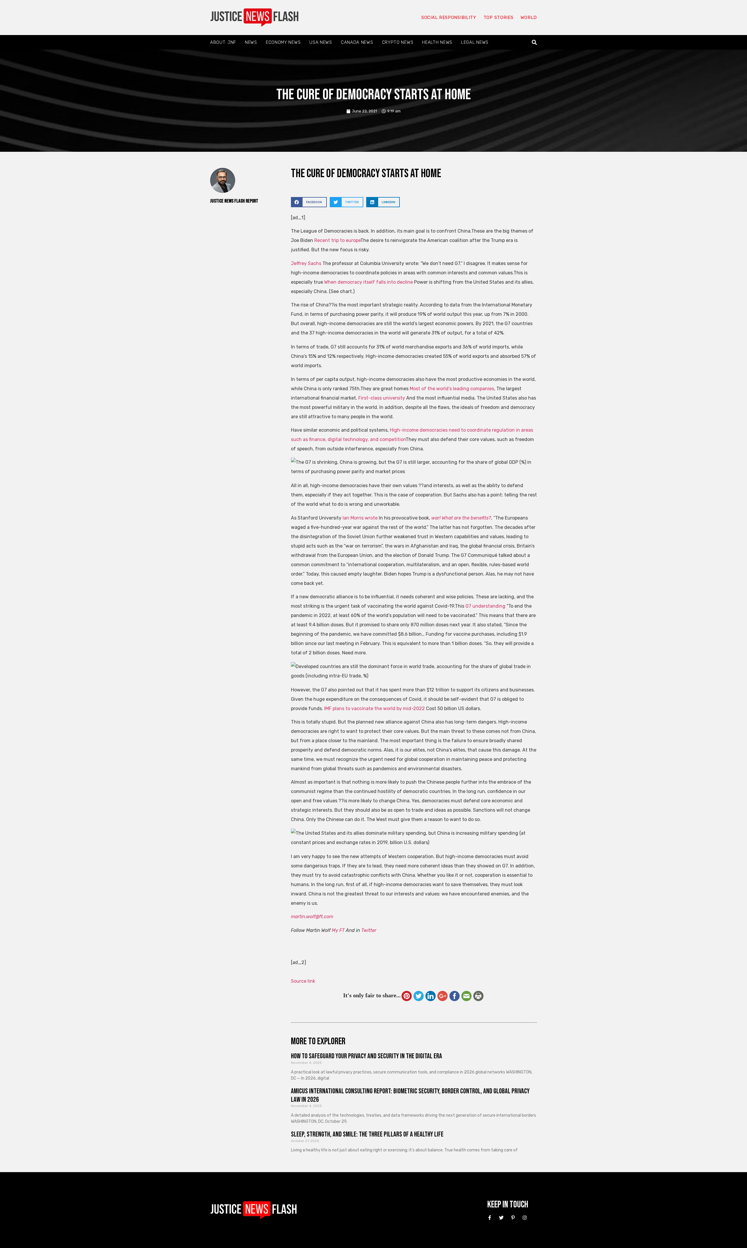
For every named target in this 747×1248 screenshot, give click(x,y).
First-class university (381, 398)
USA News (320, 42)
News (251, 42)
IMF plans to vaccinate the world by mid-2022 (374, 708)
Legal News (474, 42)
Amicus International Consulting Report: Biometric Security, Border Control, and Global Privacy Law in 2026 (410, 1095)
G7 (468, 606)
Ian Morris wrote (361, 518)
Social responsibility (448, 17)
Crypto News (397, 42)
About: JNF (223, 42)
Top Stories (499, 17)
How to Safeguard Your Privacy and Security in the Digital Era (366, 1056)
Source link (303, 981)
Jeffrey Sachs (306, 263)
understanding (488, 606)
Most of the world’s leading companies (452, 388)
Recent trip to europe (336, 240)
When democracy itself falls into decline (368, 282)
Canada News (357, 42)
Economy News (283, 42)
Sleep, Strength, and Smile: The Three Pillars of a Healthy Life (367, 1134)
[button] (534, 42)
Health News (437, 42)
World (529, 17)
